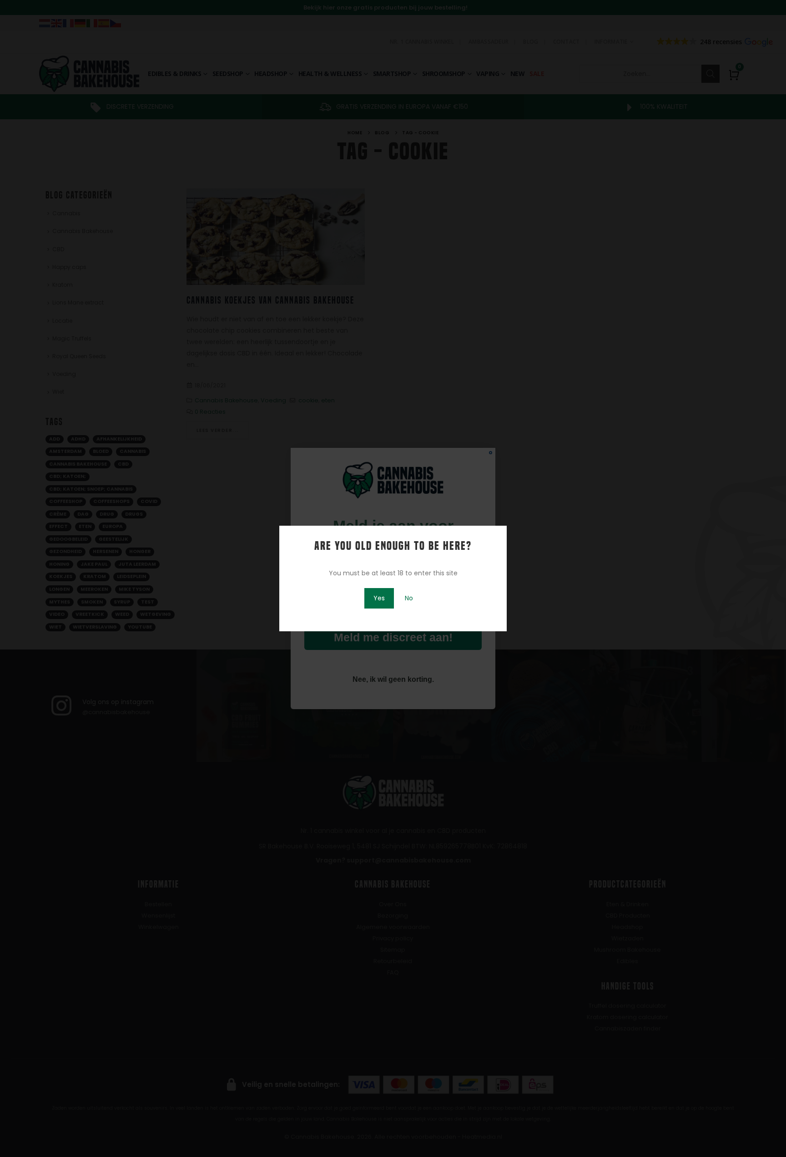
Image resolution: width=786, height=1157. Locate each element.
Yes (379, 598)
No (409, 598)
